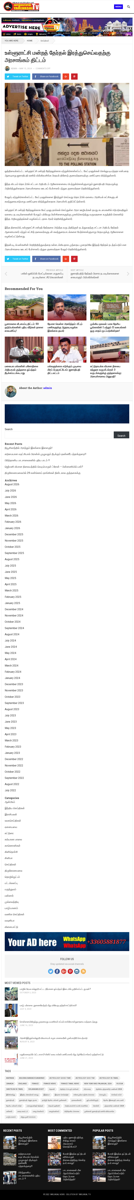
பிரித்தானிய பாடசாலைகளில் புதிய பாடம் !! (27, 460)
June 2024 (11, 646)
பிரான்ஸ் (96, 1106)
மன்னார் (9, 895)
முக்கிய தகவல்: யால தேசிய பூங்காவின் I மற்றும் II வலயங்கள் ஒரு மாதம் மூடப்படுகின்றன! (108, 327)
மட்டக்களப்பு (11, 883)
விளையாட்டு (11, 926)
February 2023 (13, 746)
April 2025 (11, 584)
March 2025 (11, 590)
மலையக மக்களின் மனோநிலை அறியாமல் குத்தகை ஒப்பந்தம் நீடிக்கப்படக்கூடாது (21, 369)
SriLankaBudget (36, 1089)
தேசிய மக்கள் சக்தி (14, 1106)
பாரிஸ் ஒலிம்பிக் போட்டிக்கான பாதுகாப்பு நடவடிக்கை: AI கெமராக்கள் (42, 275)
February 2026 (13, 521)
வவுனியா (10, 920)
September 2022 (14, 778)
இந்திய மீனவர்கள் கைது (29, 1095)
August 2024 (12, 634)
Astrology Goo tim (85, 1078)
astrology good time (60, 1078)
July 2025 (10, 565)
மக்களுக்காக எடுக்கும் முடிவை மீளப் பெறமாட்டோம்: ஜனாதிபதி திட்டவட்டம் (64, 369)
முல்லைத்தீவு (12, 901)
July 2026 (10, 490)
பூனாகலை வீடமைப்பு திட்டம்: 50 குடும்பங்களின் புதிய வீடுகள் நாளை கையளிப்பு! (24, 327)
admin (14, 68)
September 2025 (14, 553)
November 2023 (14, 690)
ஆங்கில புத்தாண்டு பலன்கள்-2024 (109, 1089)
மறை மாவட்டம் (22, 1111)
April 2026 (11, 509)
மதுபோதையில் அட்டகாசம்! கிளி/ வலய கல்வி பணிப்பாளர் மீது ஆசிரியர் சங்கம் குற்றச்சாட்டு (62, 1054)
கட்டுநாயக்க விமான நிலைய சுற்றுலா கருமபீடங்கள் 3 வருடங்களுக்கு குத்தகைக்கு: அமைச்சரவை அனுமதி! (106, 371)
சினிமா (9, 858)
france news (50, 1084)
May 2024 (10, 653)
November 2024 (14, 615)
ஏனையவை (11, 827)
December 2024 (14, 609)
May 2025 (10, 578)
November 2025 (14, 540)
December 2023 (14, 684)
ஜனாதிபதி (10, 1100)
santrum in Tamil (14, 1089)
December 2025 (14, 534)
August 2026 (12, 484)
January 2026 (12, 528)
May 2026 (10, 503)
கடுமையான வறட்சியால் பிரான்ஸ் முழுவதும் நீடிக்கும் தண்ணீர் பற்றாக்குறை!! (45, 454)
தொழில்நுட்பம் (12, 876)
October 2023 (12, 696)
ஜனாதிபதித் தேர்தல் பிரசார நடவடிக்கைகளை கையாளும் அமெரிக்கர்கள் (95, 275)
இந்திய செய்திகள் (15, 808)
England (22, 1084)
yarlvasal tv (85, 1194)
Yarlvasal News (57, 1194)
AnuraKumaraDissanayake (31, 1078)
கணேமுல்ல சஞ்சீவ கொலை (84, 1095)
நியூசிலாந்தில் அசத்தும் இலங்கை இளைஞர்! (28, 447)
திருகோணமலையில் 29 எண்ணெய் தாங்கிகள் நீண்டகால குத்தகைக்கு (43, 472)
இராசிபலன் (11, 814)
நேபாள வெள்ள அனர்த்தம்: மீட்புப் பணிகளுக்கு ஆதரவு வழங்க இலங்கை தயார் (65, 327)
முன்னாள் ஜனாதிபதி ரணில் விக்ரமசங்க (99, 1111)
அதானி (52, 1089)
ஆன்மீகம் (10, 802)
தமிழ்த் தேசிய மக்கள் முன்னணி (54, 1100)
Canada (9, 1084)
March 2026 (11, 515)
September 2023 (14, 703)
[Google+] (66, 76)
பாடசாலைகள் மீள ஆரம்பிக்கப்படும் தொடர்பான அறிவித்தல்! (72, 1175)
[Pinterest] (74, 76)
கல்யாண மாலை (13, 839)
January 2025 (12, 603)
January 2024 (12, 678)
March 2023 (11, 740)
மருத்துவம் (10, 889)
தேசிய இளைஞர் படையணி (113, 1100)
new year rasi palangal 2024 (97, 1084)
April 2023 (11, 734)
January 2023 (12, 752)
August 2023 (12, 709)
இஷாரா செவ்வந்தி (61, 1095)
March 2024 (11, 665)
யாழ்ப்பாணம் (11, 908)
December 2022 (14, 759)
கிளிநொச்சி (11, 851)
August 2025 (12, 559)
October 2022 (12, 771)
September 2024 (14, 628)
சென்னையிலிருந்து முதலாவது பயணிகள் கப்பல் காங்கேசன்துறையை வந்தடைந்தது (58, 1021)
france (35, 1084)
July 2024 (10, 640)
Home (30, 41)
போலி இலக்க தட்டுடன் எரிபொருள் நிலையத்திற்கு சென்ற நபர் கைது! (74, 1158)
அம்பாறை (87, 1089)
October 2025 (12, 546)
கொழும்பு (102, 1095)
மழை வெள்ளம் (38, 1111)
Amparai (10, 1078)
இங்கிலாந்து (10, 1095)
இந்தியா (46, 1095)
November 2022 (14, 765)
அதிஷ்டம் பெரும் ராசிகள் (69, 1089)
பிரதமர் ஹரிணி (54, 1106)
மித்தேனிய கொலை (71, 1111)
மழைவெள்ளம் (54, 1111)
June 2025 (11, 571)
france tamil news (70, 1084)
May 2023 (10, 728)
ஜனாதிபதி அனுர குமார (28, 1100)
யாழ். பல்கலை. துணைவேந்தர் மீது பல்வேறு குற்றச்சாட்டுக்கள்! (48, 1005)
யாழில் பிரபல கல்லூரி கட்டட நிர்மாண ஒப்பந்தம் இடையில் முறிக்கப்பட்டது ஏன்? (55, 989)
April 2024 (11, 659)
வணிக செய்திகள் (14, 914)
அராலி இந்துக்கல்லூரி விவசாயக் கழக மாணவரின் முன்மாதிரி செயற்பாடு (53, 1038)
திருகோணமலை (13, 870)
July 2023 (10, 715)
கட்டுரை (9, 833)
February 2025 (13, 596)
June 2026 (11, 497)
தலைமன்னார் (77, 1100)
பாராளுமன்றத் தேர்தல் (35, 1106)
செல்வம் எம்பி (116, 1095)
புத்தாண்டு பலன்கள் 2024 (114, 1106)
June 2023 (11, 721)
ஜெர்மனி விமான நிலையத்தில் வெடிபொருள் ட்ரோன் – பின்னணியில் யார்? (44, 466)
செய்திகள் (45, 41)
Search (9, 429)
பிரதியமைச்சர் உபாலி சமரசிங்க (76, 1106)
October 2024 (12, 621)
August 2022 (12, 784)
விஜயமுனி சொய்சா (28, 1117)
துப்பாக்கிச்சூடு (92, 1100)
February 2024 (13, 671)
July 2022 (10, 790)
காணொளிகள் (12, 845)
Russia (120, 1084)
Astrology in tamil (109, 1078)
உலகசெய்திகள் (13, 820)
